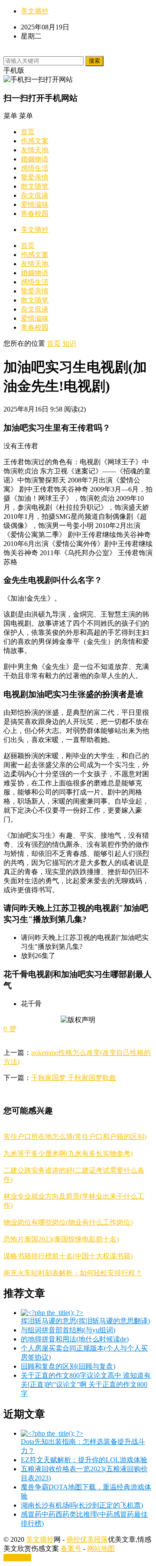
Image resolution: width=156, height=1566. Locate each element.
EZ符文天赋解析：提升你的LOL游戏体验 (84, 1459)
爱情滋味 (35, 204)
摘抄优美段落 (87, 1539)
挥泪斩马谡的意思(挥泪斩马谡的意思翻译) (85, 1321)
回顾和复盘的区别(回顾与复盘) (68, 1366)
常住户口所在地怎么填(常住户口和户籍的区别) (74, 1136)
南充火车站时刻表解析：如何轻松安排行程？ (72, 1273)
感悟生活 (35, 168)
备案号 (71, 1548)
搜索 (94, 61)
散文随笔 (35, 186)
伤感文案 (35, 141)
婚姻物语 (35, 159)
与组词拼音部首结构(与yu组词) (68, 1330)
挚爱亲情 (35, 177)
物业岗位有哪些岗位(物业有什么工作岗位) (68, 1222)
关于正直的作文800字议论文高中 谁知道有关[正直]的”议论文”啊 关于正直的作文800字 (86, 1384)
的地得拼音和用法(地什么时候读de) (75, 1339)
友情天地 (35, 150)
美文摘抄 (35, 11)
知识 (69, 343)
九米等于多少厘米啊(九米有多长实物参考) (68, 1153)
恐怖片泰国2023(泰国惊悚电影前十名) (61, 1239)
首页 (28, 131)
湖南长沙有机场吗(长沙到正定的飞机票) (82, 1505)
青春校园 (35, 213)
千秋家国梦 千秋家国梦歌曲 (73, 1077)
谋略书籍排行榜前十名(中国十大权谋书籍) (68, 1256)
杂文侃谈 (35, 195)
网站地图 (101, 1548)
